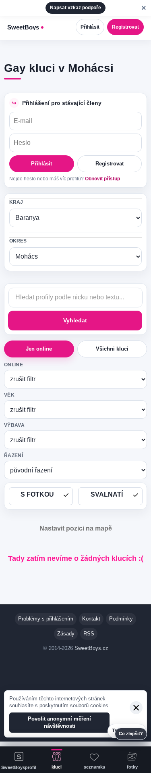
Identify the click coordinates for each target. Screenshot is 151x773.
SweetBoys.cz (91, 648)
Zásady (65, 634)
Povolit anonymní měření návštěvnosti (59, 722)
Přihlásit (90, 27)
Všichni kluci (112, 349)
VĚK (9, 395)
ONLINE (13, 365)
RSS (88, 634)
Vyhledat (75, 320)
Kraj (16, 202)
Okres (18, 241)
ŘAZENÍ (13, 455)
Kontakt (91, 619)
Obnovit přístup (102, 179)
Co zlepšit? (131, 733)
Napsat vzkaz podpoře (75, 7)
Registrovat (125, 27)
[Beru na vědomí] (136, 707)
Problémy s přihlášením (45, 619)
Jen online (39, 349)
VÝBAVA (14, 425)
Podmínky (121, 619)
